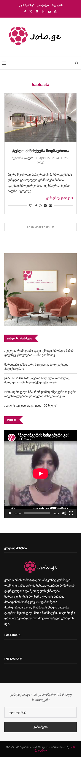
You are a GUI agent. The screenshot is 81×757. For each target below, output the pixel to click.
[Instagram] (37, 11)
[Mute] (64, 513)
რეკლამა (57, 5)
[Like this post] (30, 205)
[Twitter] (30, 11)
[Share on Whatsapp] (40, 205)
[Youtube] (49, 11)
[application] (40, 474)
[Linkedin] (43, 11)
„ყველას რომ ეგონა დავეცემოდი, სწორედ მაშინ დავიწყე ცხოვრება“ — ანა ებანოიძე (38, 352)
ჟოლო (28, 158)
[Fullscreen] (71, 513)
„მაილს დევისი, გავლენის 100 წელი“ (30, 405)
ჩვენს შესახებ (26, 5)
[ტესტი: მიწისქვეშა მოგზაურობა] (40, 117)
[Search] (77, 63)
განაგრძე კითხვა (58, 198)
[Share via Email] (50, 205)
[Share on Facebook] (36, 205)
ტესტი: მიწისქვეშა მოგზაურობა (40, 150)
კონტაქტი (43, 5)
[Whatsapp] (55, 11)
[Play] (10, 513)
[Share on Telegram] (45, 205)
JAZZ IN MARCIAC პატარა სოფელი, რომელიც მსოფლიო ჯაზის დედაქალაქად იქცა (37, 380)
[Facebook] (25, 11)
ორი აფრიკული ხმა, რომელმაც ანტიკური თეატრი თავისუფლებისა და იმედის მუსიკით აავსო (40, 394)
